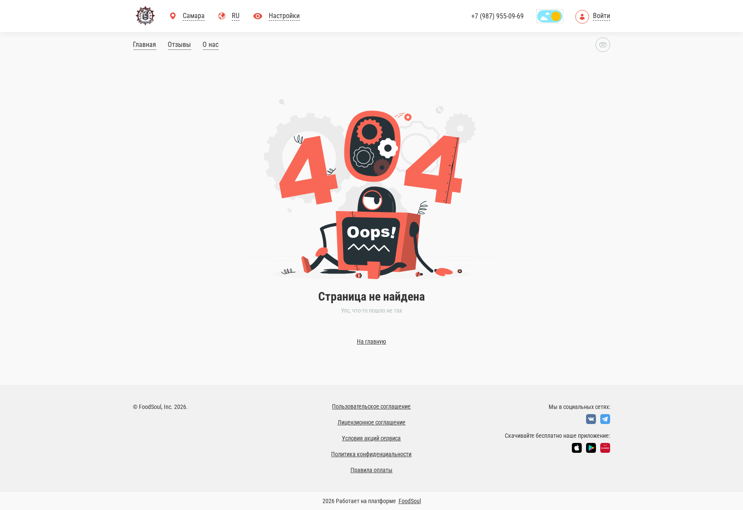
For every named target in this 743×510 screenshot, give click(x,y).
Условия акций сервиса (371, 438)
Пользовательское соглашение (371, 406)
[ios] (577, 448)
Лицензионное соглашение (371, 422)
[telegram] (605, 419)
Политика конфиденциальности (371, 454)
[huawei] (605, 448)
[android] (591, 448)
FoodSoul (410, 501)
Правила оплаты (371, 470)
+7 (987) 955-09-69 (497, 16)
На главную (371, 341)
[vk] (591, 419)
